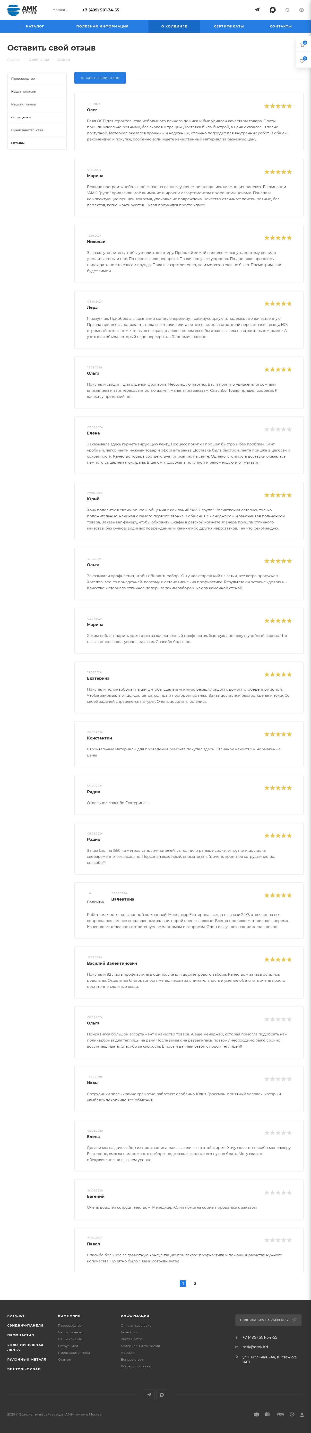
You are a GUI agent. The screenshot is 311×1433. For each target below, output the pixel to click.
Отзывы (64, 1359)
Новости (128, 1353)
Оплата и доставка (136, 1325)
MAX (161, 1395)
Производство (70, 1325)
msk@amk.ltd (255, 1347)
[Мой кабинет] (301, 11)
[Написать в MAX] (273, 10)
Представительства (74, 1353)
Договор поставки (136, 1366)
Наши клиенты (70, 1339)
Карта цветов (132, 1339)
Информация (135, 1316)
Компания (69, 1316)
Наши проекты (70, 1332)
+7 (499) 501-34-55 (100, 10)
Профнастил (20, 1335)
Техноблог (129, 1332)
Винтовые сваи (24, 1369)
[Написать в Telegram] (257, 9)
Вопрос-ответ (132, 1359)
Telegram (149, 1395)
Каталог (16, 1316)
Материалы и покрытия (140, 1346)
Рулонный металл (26, 1359)
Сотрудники (68, 1346)
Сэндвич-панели (25, 1325)
